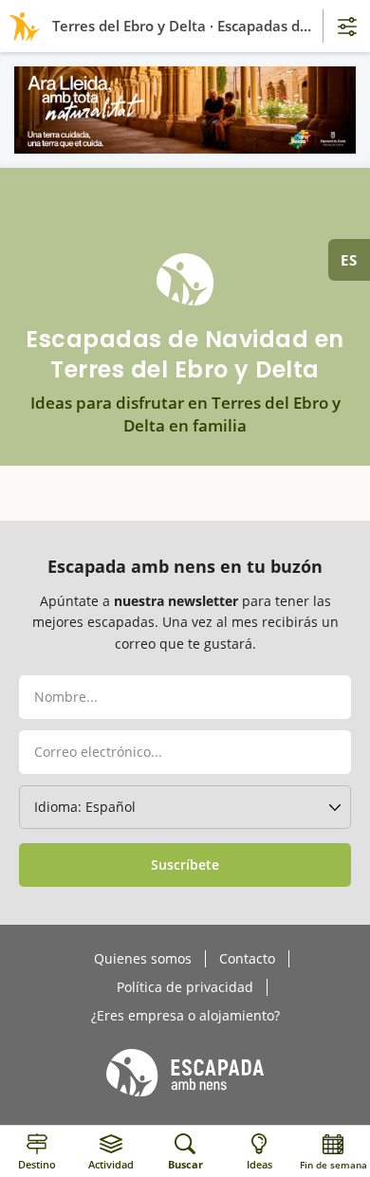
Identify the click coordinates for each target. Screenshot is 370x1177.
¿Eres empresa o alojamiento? (185, 1015)
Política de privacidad (185, 987)
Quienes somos (143, 958)
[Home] (21, 26)
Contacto (247, 958)
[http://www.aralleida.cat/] (185, 110)
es (349, 259)
